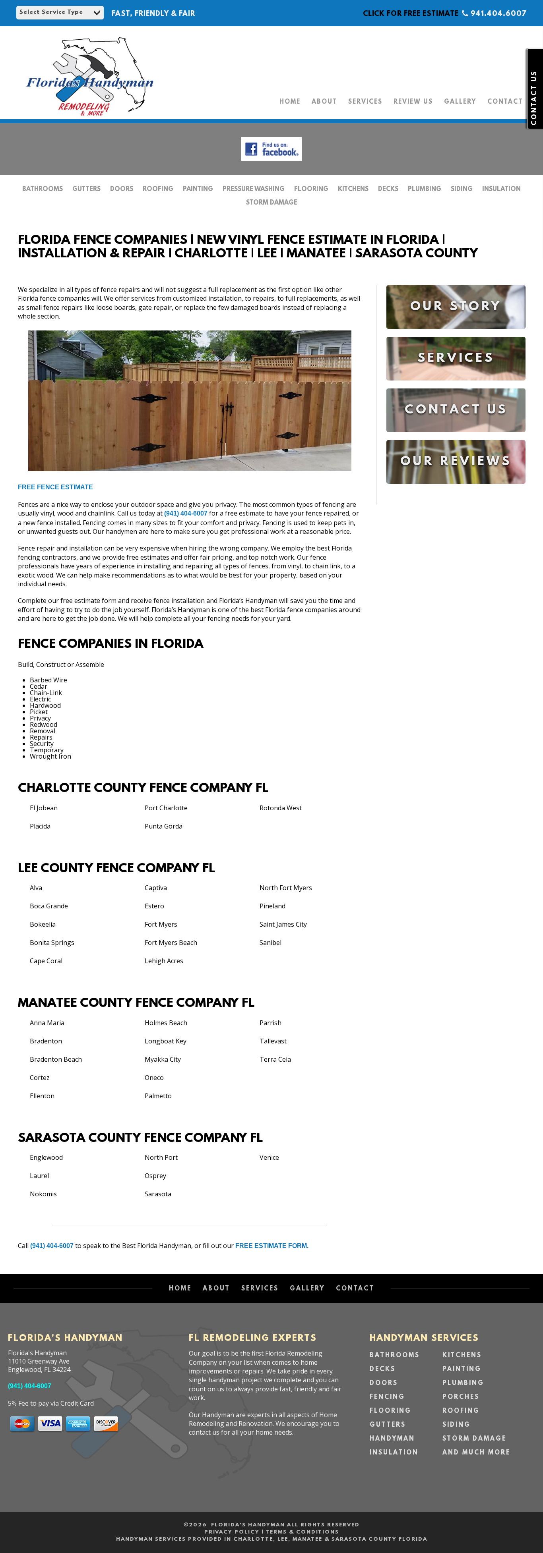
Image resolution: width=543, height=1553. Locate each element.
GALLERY (460, 102)
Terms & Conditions (302, 1532)
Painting (198, 189)
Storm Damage (271, 203)
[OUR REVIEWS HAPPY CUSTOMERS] (456, 489)
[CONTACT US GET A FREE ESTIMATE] (456, 438)
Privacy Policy (232, 1532)
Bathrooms (42, 189)
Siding (462, 189)
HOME (290, 102)
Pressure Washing (254, 189)
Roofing (158, 189)
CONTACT (505, 102)
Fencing (387, 1397)
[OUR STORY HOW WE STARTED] (456, 334)
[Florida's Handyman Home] (89, 115)
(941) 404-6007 (186, 513)
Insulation (501, 189)
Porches (460, 1397)
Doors (121, 189)
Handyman (392, 1439)
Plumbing (424, 189)
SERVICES (365, 102)
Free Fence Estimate (55, 487)
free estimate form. (271, 1245)
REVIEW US (413, 102)
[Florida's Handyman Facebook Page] (271, 162)
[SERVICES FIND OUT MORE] (456, 386)
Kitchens (353, 189)
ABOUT (324, 102)
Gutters (86, 189)
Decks (388, 189)
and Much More (476, 1452)
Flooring (311, 189)
